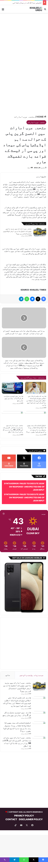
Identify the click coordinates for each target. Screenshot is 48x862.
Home (40, 116)
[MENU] (3, 10)
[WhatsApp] (26, 299)
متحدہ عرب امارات (24, 116)
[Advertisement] (24, 39)
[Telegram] (21, 299)
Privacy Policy (24, 815)
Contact (11, 819)
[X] (38, 299)
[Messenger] (32, 299)
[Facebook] (43, 299)
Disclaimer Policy (31, 819)
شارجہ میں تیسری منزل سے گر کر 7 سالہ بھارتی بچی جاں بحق (13, 398)
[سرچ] (45, 10)
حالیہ (7, 675)
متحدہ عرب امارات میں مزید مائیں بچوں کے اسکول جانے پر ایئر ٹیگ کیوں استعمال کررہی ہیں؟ (17, 231)
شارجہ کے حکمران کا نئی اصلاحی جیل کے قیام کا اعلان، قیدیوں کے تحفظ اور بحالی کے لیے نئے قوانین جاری (36, 400)
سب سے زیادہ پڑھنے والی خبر (31, 675)
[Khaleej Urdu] (33, 9)
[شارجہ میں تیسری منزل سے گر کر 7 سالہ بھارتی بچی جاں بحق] (12, 388)
